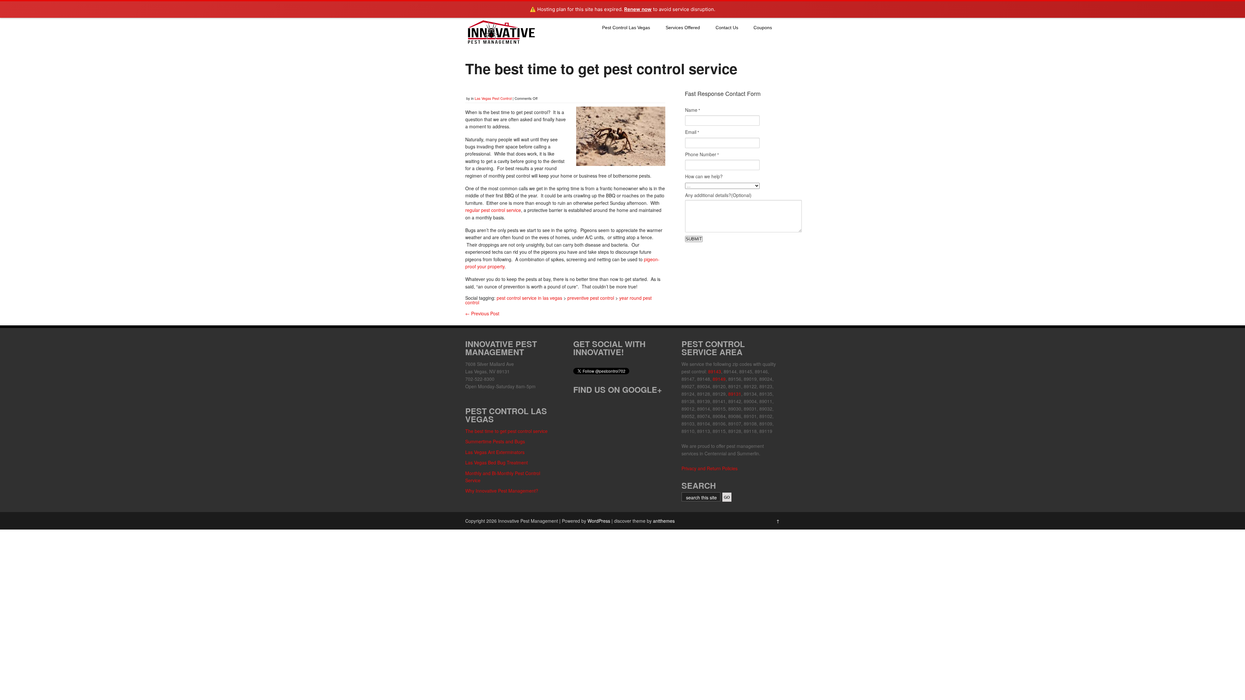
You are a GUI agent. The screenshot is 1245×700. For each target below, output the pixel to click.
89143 (714, 371)
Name (692, 110)
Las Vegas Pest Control (493, 98)
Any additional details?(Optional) (718, 195)
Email (692, 132)
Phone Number (702, 154)
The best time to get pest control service (506, 431)
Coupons (762, 27)
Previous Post (482, 313)
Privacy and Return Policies (710, 468)
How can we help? (704, 176)
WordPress (598, 521)
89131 (734, 394)
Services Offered (683, 27)
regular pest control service (493, 210)
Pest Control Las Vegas (626, 27)
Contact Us (727, 27)
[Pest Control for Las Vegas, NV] (501, 44)
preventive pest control (590, 298)
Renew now (638, 9)
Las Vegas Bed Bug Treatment (496, 462)
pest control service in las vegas (529, 298)
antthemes (664, 521)
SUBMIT (694, 239)
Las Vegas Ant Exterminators (495, 452)
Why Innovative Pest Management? (501, 490)
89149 (719, 379)
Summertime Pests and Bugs (495, 441)
